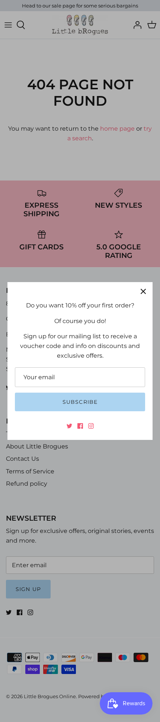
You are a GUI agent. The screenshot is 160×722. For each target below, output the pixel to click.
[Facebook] (80, 426)
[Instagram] (91, 426)
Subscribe (80, 402)
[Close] (143, 291)
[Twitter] (69, 426)
